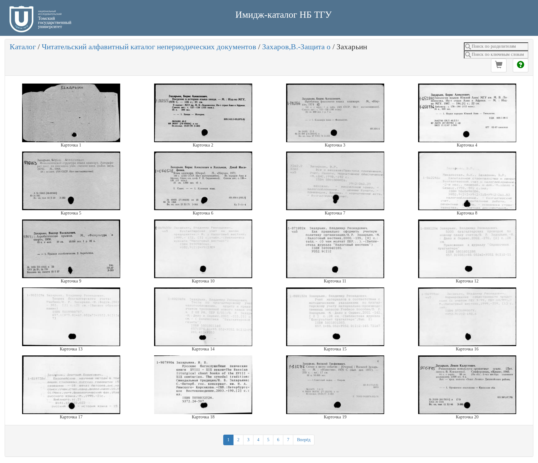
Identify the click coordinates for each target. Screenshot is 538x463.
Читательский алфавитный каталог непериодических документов (149, 46)
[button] (499, 65)
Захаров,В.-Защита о (296, 46)
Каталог (23, 46)
